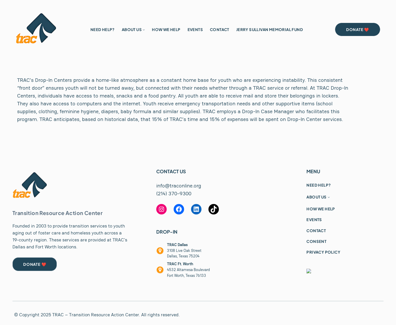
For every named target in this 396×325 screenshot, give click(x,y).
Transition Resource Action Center (57, 213)
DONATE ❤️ (357, 29)
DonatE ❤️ (34, 264)
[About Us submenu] (144, 29)
